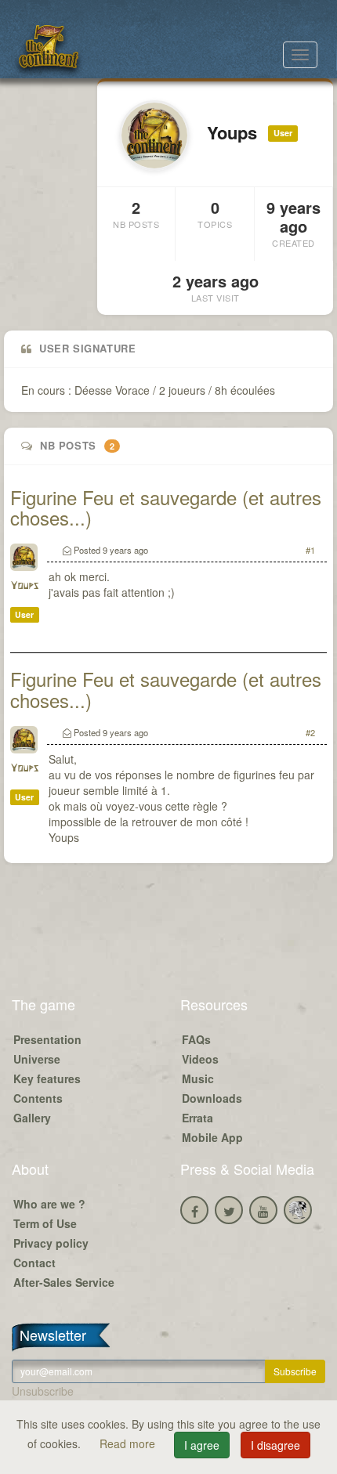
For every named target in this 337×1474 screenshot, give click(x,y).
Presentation (47, 1039)
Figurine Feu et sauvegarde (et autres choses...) (165, 507)
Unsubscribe (43, 1391)
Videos (200, 1059)
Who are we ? (49, 1204)
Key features (47, 1078)
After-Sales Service (63, 1282)
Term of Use (45, 1223)
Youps (24, 586)
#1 (310, 550)
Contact (34, 1262)
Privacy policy (51, 1243)
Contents (38, 1098)
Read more (129, 1443)
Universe (36, 1059)
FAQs (196, 1039)
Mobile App (212, 1137)
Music (198, 1078)
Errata (197, 1117)
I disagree (275, 1445)
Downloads (212, 1098)
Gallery (32, 1117)
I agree (201, 1445)
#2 (310, 732)
